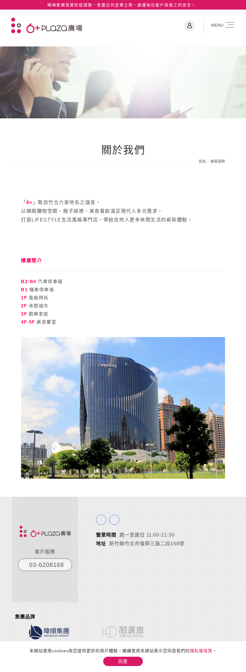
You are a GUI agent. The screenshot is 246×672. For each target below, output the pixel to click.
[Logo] (46, 25)
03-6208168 (46, 564)
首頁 (202, 161)
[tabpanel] (123, 82)
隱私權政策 (201, 650)
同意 (123, 661)
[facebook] (101, 520)
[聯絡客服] (114, 520)
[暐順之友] (189, 25)
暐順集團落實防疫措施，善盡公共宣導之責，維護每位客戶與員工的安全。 (121, 5)
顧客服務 (218, 161)
